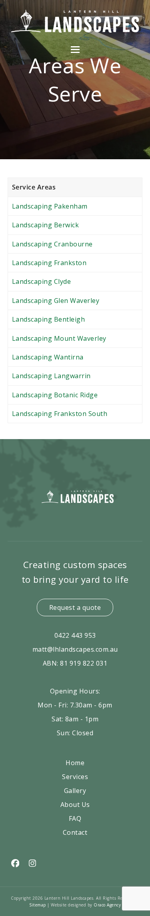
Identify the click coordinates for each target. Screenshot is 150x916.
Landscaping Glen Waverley (56, 300)
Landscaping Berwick (45, 225)
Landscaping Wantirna (48, 357)
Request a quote (75, 607)
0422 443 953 (75, 635)
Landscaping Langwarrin (51, 375)
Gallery (75, 790)
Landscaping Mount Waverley (59, 338)
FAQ (75, 818)
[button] (75, 49)
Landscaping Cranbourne (52, 244)
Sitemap (38, 905)
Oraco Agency (107, 905)
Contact (75, 832)
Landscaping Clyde (41, 281)
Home (75, 762)
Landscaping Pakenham (50, 206)
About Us (75, 804)
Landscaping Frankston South (60, 413)
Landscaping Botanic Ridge (55, 395)
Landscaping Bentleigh (48, 319)
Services (75, 776)
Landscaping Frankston (49, 262)
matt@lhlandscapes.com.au (75, 649)
